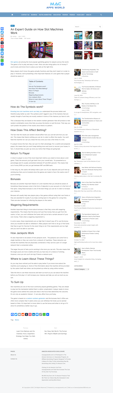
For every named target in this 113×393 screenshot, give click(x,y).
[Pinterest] (2, 46)
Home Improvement (49, 19)
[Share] (2, 64)
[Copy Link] (2, 57)
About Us (13, 354)
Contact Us (25, 14)
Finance (72, 14)
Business (34, 14)
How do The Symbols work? (37, 86)
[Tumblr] (2, 43)
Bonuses (31, 93)
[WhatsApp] (2, 60)
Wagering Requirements (36, 95)
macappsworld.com (60, 387)
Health (88, 14)
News (68, 19)
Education (57, 14)
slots (17, 320)
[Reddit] (2, 39)
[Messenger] (2, 53)
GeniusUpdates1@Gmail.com (82, 387)
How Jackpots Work (35, 97)
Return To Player (34, 90)
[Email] (2, 36)
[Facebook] (2, 28)
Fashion (65, 14)
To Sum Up (32, 101)
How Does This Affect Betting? (38, 88)
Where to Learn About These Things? (40, 99)
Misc (12, 25)
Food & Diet (80, 14)
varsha (14, 36)
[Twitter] (2, 32)
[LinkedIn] (2, 50)
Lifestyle (61, 19)
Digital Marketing (45, 14)
